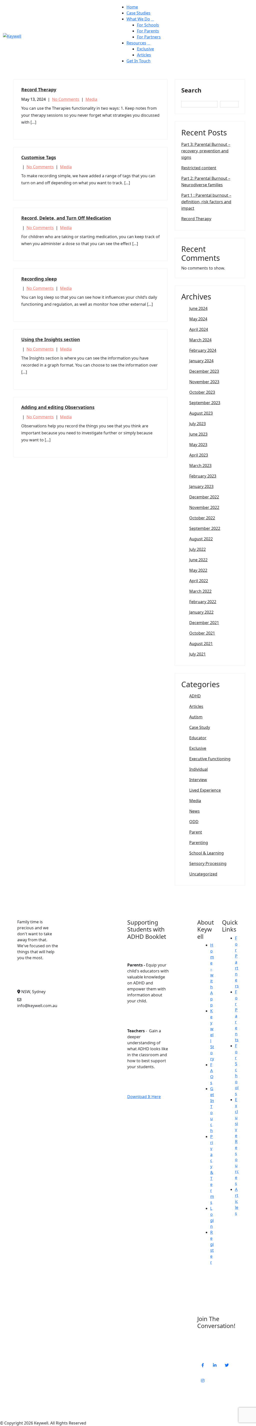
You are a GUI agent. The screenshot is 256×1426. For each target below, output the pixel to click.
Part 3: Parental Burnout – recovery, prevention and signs (205, 151)
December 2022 (204, 497)
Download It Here (144, 1096)
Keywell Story (212, 1034)
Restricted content (198, 168)
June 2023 (198, 434)
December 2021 (204, 622)
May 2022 (198, 570)
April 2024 (198, 329)
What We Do (138, 19)
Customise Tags (38, 157)
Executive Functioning (209, 758)
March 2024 (200, 340)
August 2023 (201, 413)
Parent (195, 832)
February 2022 (202, 601)
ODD (193, 821)
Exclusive (145, 49)
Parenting (198, 842)
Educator (197, 738)
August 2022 (201, 539)
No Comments (65, 99)
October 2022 (202, 518)
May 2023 (198, 444)
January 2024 (201, 361)
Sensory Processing (207, 863)
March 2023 (200, 465)
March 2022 (200, 591)
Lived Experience (205, 790)
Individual (198, 769)
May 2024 (198, 319)
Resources (136, 43)
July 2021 (197, 654)
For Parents (148, 31)
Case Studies (138, 13)
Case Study (199, 727)
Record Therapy (38, 90)
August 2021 (201, 643)
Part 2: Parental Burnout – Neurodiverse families (205, 182)
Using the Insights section (50, 339)
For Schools (148, 25)
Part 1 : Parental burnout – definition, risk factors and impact (206, 201)
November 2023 (204, 381)
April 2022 (198, 580)
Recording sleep (39, 279)
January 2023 (201, 486)
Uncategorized (203, 874)
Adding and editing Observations (57, 407)
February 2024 (202, 350)
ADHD (195, 696)
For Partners (149, 37)
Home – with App (212, 975)
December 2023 (204, 371)
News (194, 811)
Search (191, 90)
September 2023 (204, 402)
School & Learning (206, 853)
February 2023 (202, 476)
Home (132, 7)
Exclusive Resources (237, 1141)
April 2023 (198, 455)
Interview (198, 779)
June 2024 (198, 308)
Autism (195, 717)
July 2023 (197, 423)
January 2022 (201, 612)
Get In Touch (138, 61)
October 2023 (202, 392)
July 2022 (197, 549)
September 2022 (204, 528)
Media (91, 99)
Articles (144, 55)
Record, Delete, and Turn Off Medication (66, 218)
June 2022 (198, 560)
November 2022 (204, 507)
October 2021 (202, 633)
